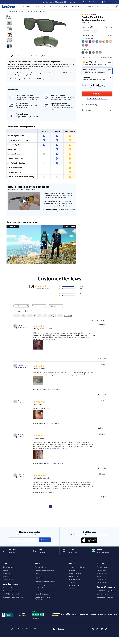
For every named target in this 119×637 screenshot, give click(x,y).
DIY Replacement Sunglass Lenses (13, 597)
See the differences (106, 57)
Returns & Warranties (75, 573)
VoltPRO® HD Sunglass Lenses (106, 591)
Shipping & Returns (42, 56)
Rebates (99, 576)
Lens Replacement (61, 6)
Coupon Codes (101, 579)
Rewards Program (102, 567)
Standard (86, 31)
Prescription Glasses (9, 588)
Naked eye (12, 226)
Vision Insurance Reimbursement (45, 581)
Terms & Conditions (24, 629)
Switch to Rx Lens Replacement (97, 99)
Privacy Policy (12, 629)
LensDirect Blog (40, 585)
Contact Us (72, 588)
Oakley (31, 11)
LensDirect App (40, 588)
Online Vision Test (8, 579)
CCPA (34, 629)
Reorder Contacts (88, 2)
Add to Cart (97, 94)
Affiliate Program (102, 570)
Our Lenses (69, 226)
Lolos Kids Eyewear (103, 594)
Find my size (108, 27)
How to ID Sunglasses (41, 594)
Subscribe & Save (102, 573)
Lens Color (29, 56)
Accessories (7, 576)
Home (9, 11)
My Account (72, 570)
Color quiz (109, 35)
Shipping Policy (73, 576)
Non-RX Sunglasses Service (11, 594)
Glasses (36, 6)
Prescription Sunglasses (10, 591)
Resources (75, 6)
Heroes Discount (102, 582)
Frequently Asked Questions (77, 567)
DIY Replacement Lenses (20, 11)
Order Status (72, 582)
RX (94, 31)
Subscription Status (75, 585)
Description (11, 56)
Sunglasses (47, 6)
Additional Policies (74, 579)
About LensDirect (40, 567)
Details (20, 56)
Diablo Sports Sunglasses (105, 597)
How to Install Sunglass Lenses (44, 591)
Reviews (37, 573)
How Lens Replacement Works (44, 570)
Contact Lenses (24, 6)
